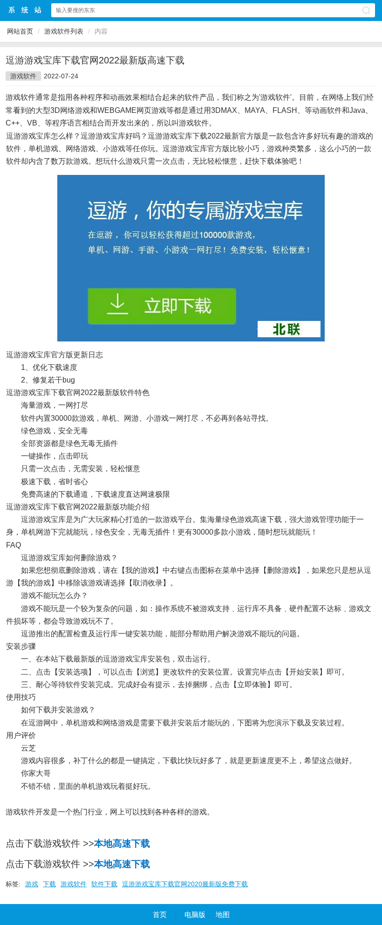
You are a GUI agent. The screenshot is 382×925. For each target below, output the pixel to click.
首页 (160, 914)
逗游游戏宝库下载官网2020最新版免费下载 (185, 884)
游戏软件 (23, 76)
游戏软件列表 (63, 31)
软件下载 (104, 884)
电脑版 (194, 914)
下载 (49, 884)
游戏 (31, 884)
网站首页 (20, 31)
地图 (223, 914)
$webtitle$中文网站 (25, 10)
